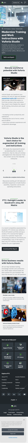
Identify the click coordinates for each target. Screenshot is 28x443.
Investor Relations (20, 377)
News (17, 379)
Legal (5, 412)
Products (4, 379)
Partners (17, 382)
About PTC (5, 377)
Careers (4, 385)
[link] (10, 249)
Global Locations (20, 388)
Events (17, 385)
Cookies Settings (17, 414)
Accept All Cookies (13, 429)
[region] (13, 430)
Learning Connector (7, 382)
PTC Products (7, 28)
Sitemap (9, 414)
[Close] (24, 419)
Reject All (12, 433)
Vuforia (13, 28)
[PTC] (14, 406)
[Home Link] (2, 29)
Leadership (5, 388)
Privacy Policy (20, 412)
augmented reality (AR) (9, 98)
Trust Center (11, 412)
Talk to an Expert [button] (8, 57)
